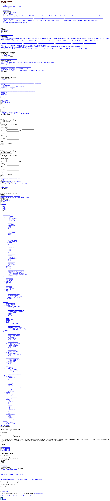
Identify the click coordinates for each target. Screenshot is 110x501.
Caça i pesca (9, 46)
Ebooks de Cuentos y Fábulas (6, 62)
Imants (62, 15)
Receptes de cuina (6, 18)
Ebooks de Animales (5, 65)
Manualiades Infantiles (9, 16)
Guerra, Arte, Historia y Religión (12, 358)
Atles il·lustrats (13, 12)
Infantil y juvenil (9, 332)
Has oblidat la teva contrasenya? (7, 112)
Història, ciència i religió (48, 46)
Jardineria (7, 87)
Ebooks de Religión (16, 68)
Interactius (39, 15)
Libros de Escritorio (4, 47)
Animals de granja (33, 83)
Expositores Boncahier (21, 47)
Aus (10, 83)
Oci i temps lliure (54, 18)
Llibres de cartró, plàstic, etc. (27, 15)
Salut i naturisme (22, 46)
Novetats (2, 212)
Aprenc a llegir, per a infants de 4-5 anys (11, 20)
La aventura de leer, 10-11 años (24, 70)
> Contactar (20, 474)
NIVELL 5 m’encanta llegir (92, 20)
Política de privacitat (5, 495)
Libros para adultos (24, 45)
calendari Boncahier (12, 47)
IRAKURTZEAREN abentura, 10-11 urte (16, 328)
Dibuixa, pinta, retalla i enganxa (9, 15)
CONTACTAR (4, 95)
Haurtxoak (10, 316)
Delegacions (3, 93)
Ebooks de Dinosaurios (35, 65)
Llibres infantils (11, 45)
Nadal (57, 15)
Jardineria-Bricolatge (77, 18)
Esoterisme (60, 18)
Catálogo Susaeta (17, 183)
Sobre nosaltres (4, 92)
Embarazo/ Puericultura (12, 69)
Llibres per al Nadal (10, 288)
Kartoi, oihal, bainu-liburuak (14, 306)
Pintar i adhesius (9, 284)
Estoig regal (55, 46)
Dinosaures (86, 15)
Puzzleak (10, 313)
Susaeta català (6, 276)
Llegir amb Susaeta (44, 45)
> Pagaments (12, 479)
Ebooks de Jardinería (5, 64)
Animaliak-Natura (9, 319)
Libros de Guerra (66, 46)
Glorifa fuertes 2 (6, 12)
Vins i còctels (13, 18)
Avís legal (23, 495)
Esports (42, 18)
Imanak (9, 314)
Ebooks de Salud (4, 69)
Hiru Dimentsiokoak (12, 312)
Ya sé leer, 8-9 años (14, 70)
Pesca (4, 84)
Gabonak (7, 318)
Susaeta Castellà (6, 215)
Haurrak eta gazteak (10, 305)
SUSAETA (4, 120)
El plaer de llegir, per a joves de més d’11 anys (77, 20)
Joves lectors (8, 299)
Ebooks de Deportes (5, 67)
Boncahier (10, 14)
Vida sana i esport (15, 46)
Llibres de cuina (9, 287)
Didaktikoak (8, 320)
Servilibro (5, 499)
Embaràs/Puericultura (9, 19)
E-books (4, 14)
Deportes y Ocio (9, 352)
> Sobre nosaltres (4, 474)
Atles (7, 290)
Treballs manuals (85, 18)
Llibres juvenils (6, 10)
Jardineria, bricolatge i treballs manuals (35, 46)
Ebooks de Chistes (43, 62)
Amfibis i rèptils (14, 83)
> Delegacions (10, 474)
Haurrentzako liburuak (10, 303)
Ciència (25, 18)
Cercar (2, 144)
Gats (28, 83)
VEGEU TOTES (4, 185)
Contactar (2, 179)
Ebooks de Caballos (26, 65)
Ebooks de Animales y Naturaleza (12, 345)
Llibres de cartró (9, 286)
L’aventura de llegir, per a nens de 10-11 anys (59, 20)
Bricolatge (91, 18)
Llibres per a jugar (9, 279)
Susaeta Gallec (6, 330)
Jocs (11, 85)
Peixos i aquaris (6, 83)
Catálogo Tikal (24, 183)
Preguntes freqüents (4, 94)
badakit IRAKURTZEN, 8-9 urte (15, 327)
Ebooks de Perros (12, 65)
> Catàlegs (16, 474)
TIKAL (10, 120)
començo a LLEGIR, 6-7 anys (14, 294)
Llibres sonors (44, 15)
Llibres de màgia (75, 15)
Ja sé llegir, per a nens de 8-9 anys (43, 20)
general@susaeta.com (38, 493)
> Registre (40, 479)
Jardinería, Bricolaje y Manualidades (13, 343)
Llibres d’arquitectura (16, 88)
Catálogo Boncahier (9, 183)
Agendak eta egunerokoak (13, 315)
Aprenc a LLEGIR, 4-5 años (14, 292)
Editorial (4, 21)
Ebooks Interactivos (29, 62)
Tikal (7, 14)
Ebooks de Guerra (24, 68)
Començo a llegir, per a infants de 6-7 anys (27, 20)
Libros (4, 5)
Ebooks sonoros (36, 62)
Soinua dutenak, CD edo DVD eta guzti (16, 310)
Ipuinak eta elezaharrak (12, 307)
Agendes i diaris (50, 15)
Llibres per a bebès (7, 7)
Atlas (2, 59)
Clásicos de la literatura (5, 55)
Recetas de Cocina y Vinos (11, 340)
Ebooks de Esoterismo (26, 67)
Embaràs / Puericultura (19, 86)
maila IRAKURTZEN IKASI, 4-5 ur (15, 324)
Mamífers (20, 83)
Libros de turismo (47, 18)
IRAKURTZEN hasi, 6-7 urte (14, 326)
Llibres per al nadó (9, 278)
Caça (2, 84)
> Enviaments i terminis (5, 479)
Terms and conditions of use (15, 495)
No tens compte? (17, 112)
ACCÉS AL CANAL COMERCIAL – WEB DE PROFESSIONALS (15, 113)
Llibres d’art (9, 88)
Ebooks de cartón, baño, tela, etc (19, 62)
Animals (80, 15)
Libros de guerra (38, 18)
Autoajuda (13, 86)
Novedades (3, 183)
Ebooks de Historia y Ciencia (6, 68)
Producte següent (4, 466)
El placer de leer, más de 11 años (37, 70)
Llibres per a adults (9, 300)
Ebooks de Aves (19, 65)
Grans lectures (8, 282)
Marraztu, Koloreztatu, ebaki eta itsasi (15, 311)
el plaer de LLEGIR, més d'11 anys (15, 297)
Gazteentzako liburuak (10, 304)
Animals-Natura (96, 18)
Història (28, 18)
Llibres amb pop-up (68, 15)
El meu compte (4, 96)
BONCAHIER (16, 120)
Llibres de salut (8, 86)
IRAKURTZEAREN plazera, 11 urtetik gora (17, 329)
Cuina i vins (60, 46)
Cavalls (26, 83)
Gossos (2, 83)
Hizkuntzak (8, 321)
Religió (33, 18)
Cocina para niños (100, 38)
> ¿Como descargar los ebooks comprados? (24, 479)
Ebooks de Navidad (51, 62)
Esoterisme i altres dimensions (76, 46)
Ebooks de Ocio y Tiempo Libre (15, 67)
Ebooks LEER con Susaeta (11, 369)
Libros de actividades (18, 16)
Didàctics (35, 15)
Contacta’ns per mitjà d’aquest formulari (9, 469)
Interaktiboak (10, 308)
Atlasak (7, 322)
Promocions (3, 425)
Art (31, 18)
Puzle (60, 15)
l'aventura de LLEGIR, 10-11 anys (15, 296)
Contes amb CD (9, 280)
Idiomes (90, 15)
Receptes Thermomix (20, 18)
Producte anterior (4, 465)
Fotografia (65, 18)
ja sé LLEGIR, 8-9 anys (13, 295)
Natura (83, 15)
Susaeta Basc (5, 302)
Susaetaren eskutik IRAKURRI (12, 323)
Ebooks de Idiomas (6, 59)
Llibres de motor (70, 18)
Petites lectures (9, 289)
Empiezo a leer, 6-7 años (5, 70)
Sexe (27, 46)
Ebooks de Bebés (13, 59)
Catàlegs (7, 425)
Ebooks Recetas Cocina (5, 63)
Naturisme (3, 86)
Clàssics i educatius (9, 281)
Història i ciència (95, 15)
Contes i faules (19, 15)
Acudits (54, 15)
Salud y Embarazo (9, 362)
